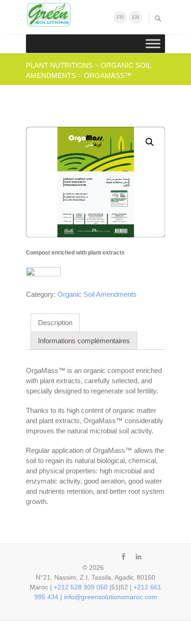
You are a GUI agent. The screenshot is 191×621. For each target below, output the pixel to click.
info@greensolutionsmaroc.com (110, 597)
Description (55, 323)
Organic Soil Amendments (97, 294)
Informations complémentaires (84, 341)
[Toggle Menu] (153, 43)
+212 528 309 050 (81, 587)
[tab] (55, 323)
